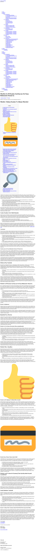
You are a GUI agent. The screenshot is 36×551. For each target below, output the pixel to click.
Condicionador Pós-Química (10, 46)
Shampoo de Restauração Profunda (11, 18)
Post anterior (2, 522)
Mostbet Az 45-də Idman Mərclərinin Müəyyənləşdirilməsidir (8, 115)
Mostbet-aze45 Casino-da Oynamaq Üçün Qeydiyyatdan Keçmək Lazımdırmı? (9, 150)
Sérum (7, 23)
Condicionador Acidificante (10, 15)
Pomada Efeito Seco (9, 21)
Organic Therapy (8, 37)
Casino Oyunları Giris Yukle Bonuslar (8, 107)
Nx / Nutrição (6, 24)
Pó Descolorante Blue (9, 29)
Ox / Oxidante (6, 30)
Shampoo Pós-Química (9, 47)
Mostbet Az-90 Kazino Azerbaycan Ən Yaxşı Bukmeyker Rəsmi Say (9, 191)
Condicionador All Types (9, 40)
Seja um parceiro (4, 49)
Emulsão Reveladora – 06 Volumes (11, 31)
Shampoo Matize (8, 45)
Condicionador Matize (9, 84)
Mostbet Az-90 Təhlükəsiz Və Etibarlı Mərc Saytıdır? (9, 133)
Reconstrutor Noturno (9, 22)
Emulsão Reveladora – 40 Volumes (11, 73)
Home (3, 11)
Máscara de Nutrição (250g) (10, 25)
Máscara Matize (8, 44)
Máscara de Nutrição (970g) (10, 26)
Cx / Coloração (6, 34)
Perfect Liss (7, 20)
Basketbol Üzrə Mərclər (6, 114)
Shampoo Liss (8, 43)
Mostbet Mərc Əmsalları (6, 116)
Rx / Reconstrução (7, 14)
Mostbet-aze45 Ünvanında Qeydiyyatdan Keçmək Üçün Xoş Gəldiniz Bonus (9, 169)
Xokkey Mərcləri (5, 160)
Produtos (3, 13)
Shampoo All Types (9, 41)
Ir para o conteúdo (3, 0)
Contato (3, 48)
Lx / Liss (5, 35)
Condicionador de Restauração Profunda (12, 78)
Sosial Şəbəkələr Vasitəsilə (7, 151)
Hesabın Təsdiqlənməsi (6, 113)
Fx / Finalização (6, 19)
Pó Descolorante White (9, 28)
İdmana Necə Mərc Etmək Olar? (8, 164)
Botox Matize (8, 36)
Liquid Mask (8, 16)
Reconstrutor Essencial (9, 61)
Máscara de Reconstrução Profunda (11, 17)
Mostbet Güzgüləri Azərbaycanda (8, 189)
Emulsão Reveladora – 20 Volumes (11, 32)
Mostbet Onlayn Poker (6, 159)
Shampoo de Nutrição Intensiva (10, 27)
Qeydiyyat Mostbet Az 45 (7, 161)
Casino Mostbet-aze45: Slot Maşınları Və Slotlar (10, 168)
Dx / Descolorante (7, 67)
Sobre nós (3, 12)
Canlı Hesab (5, 108)
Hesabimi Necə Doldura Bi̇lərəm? (8, 188)
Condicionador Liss (9, 42)
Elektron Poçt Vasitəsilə (6, 110)
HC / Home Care (6, 38)
